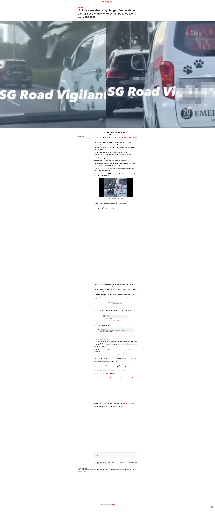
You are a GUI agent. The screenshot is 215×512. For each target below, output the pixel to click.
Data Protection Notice (111, 491)
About (109, 487)
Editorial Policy (110, 489)
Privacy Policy (110, 493)
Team (108, 495)
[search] (136, 1)
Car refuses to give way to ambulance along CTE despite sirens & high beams (118, 377)
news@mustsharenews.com (128, 403)
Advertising (109, 485)
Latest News (80, 7)
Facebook (121, 198)
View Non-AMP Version (111, 504)
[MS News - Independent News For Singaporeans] (107, 2)
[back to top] (211, 507)
